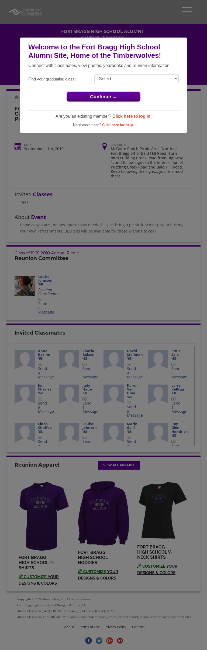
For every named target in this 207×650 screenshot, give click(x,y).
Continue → (103, 96)
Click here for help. (118, 125)
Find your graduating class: (52, 79)
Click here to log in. (131, 116)
